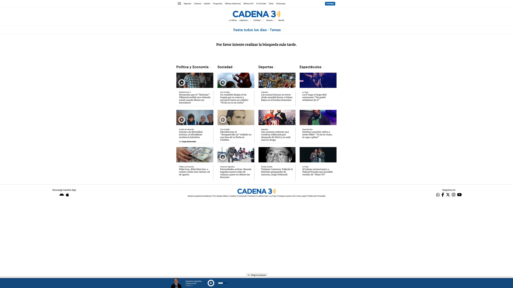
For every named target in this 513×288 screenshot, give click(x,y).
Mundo (281, 20)
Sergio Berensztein (189, 142)
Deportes (187, 4)
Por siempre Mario (220, 196)
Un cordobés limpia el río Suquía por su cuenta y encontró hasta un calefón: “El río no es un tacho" (234, 98)
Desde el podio (266, 167)
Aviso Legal (301, 196)
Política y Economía (193, 67)
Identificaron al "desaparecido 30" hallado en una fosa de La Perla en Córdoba (235, 136)
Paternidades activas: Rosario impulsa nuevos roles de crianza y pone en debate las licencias (235, 173)
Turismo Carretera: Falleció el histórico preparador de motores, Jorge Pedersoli (277, 172)
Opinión (207, 4)
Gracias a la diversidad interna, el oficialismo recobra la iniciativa (190, 135)
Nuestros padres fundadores (199, 196)
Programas (217, 4)
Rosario (269, 20)
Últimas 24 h (248, 4)
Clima (271, 4)
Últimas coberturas (233, 4)
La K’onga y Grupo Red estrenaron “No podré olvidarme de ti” (314, 97)
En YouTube (261, 4)
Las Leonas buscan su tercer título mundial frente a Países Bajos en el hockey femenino (276, 97)
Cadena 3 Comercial (238, 196)
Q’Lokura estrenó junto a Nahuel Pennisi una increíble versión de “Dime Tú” (317, 172)
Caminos (197, 4)
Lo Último (233, 20)
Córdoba (257, 20)
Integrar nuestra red (286, 196)
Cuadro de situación (186, 129)
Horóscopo (280, 4)
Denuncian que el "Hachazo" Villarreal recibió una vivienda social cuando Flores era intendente (194, 98)
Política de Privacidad (316, 196)
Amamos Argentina (227, 167)
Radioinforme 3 (185, 92)
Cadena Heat (262, 196)
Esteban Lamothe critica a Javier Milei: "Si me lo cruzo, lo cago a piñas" (317, 135)
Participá (330, 4)
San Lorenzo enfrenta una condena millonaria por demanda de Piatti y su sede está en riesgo (276, 136)
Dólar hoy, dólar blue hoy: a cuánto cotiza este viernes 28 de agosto (194, 172)
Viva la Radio (225, 92)
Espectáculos (311, 67)
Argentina (243, 20)
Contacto (252, 196)
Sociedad (225, 67)
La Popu (305, 92)
